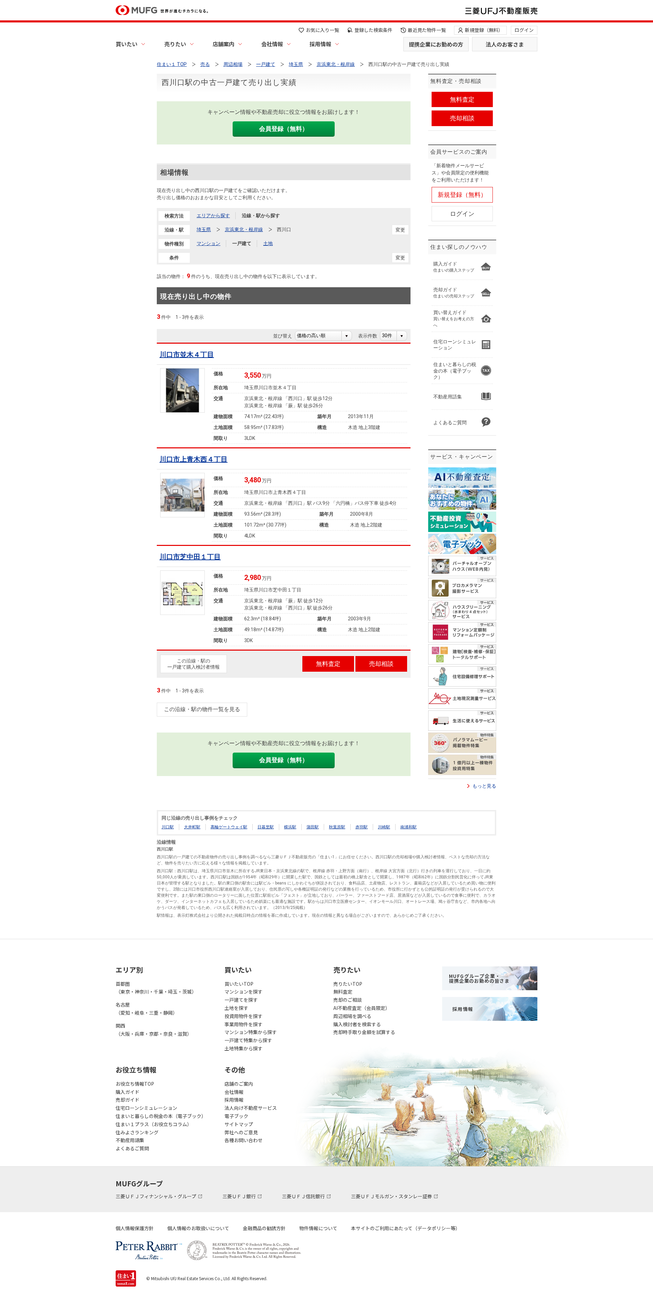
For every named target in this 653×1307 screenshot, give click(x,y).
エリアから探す (213, 215)
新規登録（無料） (484, 30)
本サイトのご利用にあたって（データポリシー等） (405, 1228)
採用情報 (320, 44)
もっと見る (484, 786)
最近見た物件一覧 (427, 30)
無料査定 (342, 991)
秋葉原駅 (337, 827)
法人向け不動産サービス (250, 1107)
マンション (208, 243)
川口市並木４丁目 (187, 354)
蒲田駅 (312, 827)
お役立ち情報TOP (135, 1083)
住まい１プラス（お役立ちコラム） (154, 1124)
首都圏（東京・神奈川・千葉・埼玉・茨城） (156, 987)
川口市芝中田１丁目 (190, 557)
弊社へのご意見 (241, 1132)
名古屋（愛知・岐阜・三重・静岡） (147, 1008)
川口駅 (168, 827)
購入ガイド (127, 1091)
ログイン (524, 30)
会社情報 (272, 44)
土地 (268, 243)
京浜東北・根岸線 (244, 229)
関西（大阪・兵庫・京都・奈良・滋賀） (154, 1029)
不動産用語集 (130, 1140)
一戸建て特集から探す (248, 1040)
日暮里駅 (265, 827)
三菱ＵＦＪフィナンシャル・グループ (156, 1196)
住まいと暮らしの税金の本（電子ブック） (161, 1116)
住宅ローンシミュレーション (146, 1107)
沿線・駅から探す (261, 215)
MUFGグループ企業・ (479, 978)
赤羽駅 (361, 827)
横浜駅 (290, 827)
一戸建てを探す (241, 999)
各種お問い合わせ (243, 1140)
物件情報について (318, 1228)
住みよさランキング (137, 1132)
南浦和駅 (408, 827)
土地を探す (236, 1007)
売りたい (175, 44)
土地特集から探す (243, 1048)
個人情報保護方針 (135, 1228)
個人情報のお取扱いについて (198, 1228)
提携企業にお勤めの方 (436, 44)
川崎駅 (384, 827)
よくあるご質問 (132, 1148)
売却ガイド (127, 1099)
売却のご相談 (347, 999)
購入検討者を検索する (357, 1024)
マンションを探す (243, 991)
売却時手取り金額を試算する (364, 1032)
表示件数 (371, 336)
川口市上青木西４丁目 (194, 459)
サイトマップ (238, 1124)
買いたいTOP (238, 983)
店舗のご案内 (238, 1083)
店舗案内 (223, 44)
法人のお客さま (505, 44)
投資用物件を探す (243, 1016)
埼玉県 (204, 229)
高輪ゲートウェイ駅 (229, 827)
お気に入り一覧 (322, 30)
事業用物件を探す (243, 1024)
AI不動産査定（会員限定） (361, 1007)
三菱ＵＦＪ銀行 (239, 1196)
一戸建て (241, 243)
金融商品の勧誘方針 (264, 1228)
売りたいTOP (347, 983)
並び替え (286, 336)
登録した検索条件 (373, 30)
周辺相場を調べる (352, 1016)
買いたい (126, 44)
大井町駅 (192, 827)
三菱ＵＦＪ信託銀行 (304, 1196)
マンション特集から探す (250, 1032)
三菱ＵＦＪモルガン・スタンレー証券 (392, 1196)
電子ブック (236, 1116)
